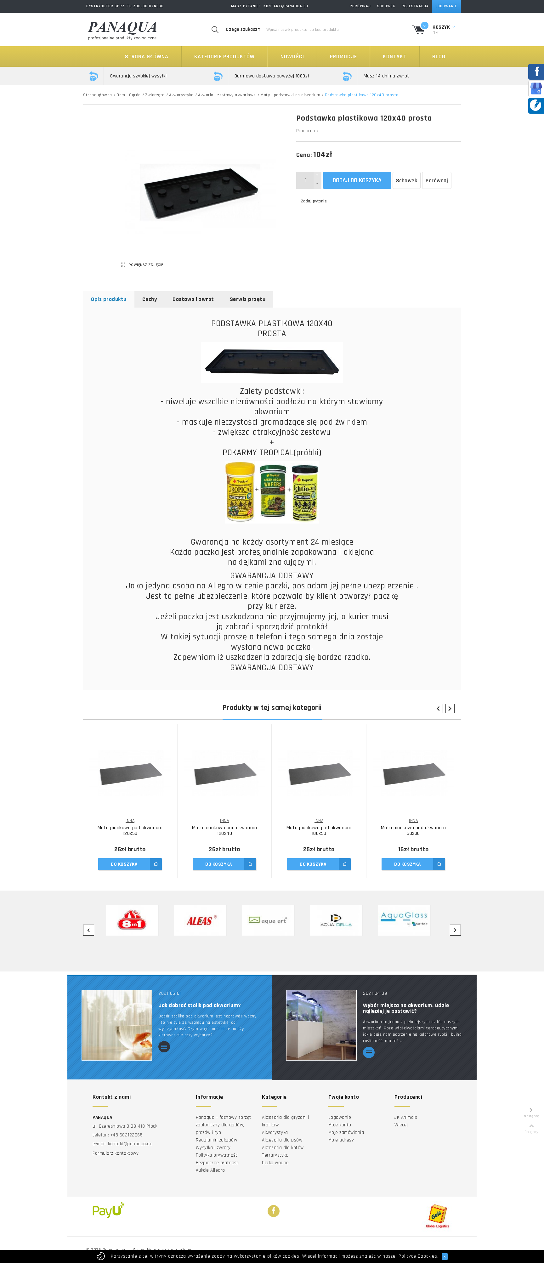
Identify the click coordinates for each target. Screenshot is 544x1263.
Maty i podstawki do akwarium (290, 95)
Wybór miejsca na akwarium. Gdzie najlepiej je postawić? (406, 1008)
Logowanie (339, 1117)
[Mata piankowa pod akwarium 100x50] (319, 772)
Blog (438, 56)
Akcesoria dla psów (282, 1140)
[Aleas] (204, 920)
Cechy (149, 299)
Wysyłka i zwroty (213, 1148)
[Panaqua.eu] (122, 30)
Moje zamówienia (346, 1133)
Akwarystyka (181, 95)
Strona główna (146, 56)
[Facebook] (273, 1211)
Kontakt (394, 56)
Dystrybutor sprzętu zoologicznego (125, 6)
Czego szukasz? (243, 29)
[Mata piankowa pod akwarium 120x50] (130, 772)
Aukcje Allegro (210, 1170)
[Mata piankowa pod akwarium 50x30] (413, 772)
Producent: (307, 131)
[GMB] (536, 88)
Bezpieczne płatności (218, 1163)
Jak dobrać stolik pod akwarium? (199, 1005)
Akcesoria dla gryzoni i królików (285, 1121)
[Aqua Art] (272, 920)
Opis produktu (109, 299)
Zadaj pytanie (314, 201)
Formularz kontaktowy (116, 1153)
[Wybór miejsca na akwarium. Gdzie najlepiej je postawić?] (321, 1025)
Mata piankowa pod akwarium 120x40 (224, 830)
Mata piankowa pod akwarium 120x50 (130, 830)
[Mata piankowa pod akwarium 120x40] (224, 772)
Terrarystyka (275, 1155)
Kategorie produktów (224, 56)
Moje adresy (341, 1140)
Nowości (292, 56)
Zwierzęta (155, 95)
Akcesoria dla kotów (283, 1148)
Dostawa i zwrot (193, 299)
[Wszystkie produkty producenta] (320, 131)
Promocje (343, 56)
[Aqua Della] (340, 920)
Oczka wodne (275, 1163)
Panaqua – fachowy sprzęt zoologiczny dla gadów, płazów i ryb (223, 1125)
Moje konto (339, 1125)
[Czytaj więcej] (164, 1047)
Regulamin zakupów (216, 1140)
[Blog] (535, 105)
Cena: (304, 155)
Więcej (401, 1125)
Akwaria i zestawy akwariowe (227, 95)
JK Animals (405, 1117)
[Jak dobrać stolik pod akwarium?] (117, 1025)
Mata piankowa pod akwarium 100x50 (319, 830)
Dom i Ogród (128, 95)
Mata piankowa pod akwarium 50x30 (413, 830)
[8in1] (136, 920)
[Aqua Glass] (408, 920)
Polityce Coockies (418, 1256)
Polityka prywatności (217, 1155)
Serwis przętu (248, 299)
